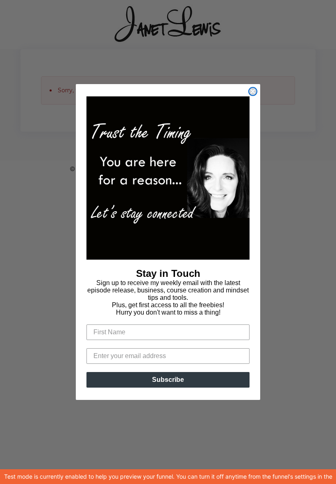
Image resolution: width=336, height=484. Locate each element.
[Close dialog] (253, 91)
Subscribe (168, 379)
